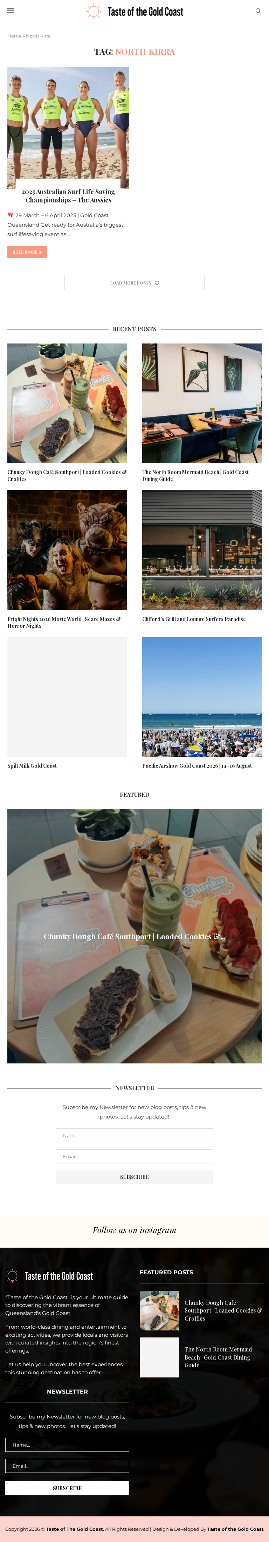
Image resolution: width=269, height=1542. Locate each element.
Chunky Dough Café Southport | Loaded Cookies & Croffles (67, 475)
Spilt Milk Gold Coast (32, 765)
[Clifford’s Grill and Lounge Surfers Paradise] (202, 550)
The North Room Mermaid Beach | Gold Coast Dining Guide (195, 475)
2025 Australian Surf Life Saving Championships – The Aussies (68, 195)
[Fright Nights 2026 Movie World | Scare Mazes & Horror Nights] (67, 550)
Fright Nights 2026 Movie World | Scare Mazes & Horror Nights (64, 622)
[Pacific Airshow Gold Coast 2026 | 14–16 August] (202, 697)
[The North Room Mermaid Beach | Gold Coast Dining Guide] (202, 403)
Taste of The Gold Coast (74, 1529)
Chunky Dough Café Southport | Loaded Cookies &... (135, 936)
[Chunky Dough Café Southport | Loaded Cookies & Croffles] (67, 403)
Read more (25, 252)
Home (14, 36)
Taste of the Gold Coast (235, 1529)
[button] (13, 936)
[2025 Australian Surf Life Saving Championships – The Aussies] (68, 128)
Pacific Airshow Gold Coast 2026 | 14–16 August (197, 765)
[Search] (258, 11)
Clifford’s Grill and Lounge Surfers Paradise (194, 619)
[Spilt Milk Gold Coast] (67, 697)
